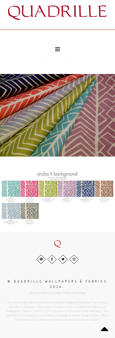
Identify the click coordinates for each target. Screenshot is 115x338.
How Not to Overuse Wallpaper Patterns (65, 302)
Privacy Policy (39, 293)
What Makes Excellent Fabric (56, 306)
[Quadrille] (57, 12)
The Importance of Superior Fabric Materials (74, 311)
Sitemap (80, 293)
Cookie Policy (62, 293)
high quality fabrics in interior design (76, 319)
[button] (57, 244)
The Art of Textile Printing (22, 302)
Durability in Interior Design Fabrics (78, 315)
